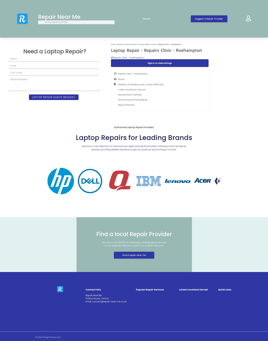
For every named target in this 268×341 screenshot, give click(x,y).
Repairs (146, 18)
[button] (160, 63)
